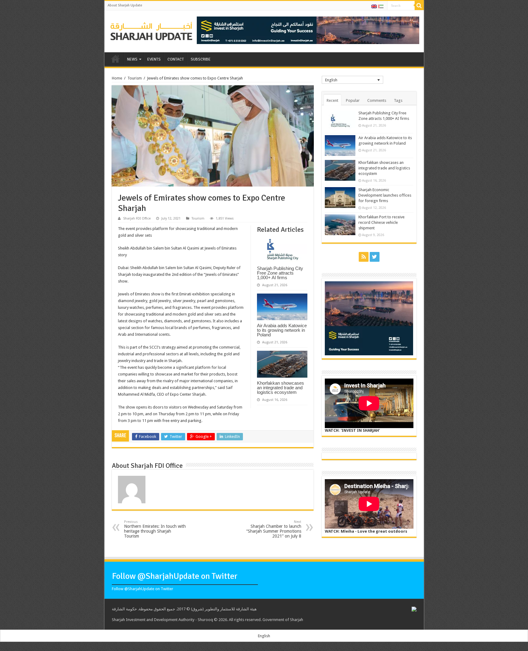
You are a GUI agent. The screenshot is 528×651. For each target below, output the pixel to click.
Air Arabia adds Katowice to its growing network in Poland (282, 330)
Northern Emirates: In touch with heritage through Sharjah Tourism (155, 529)
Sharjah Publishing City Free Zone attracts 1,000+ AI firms (280, 273)
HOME (115, 58)
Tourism (134, 78)
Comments (376, 100)
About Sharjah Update (125, 5)
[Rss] (364, 257)
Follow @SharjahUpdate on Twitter (174, 576)
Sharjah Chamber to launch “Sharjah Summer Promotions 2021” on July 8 (273, 529)
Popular (353, 100)
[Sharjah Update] (151, 30)
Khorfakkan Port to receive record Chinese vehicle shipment (381, 222)
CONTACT (175, 59)
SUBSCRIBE (201, 59)
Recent (332, 100)
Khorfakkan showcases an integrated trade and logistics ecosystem (280, 387)
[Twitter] (375, 257)
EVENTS (154, 59)
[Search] (419, 5)
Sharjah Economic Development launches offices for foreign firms (384, 195)
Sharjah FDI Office (137, 218)
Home (117, 78)
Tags (398, 100)
